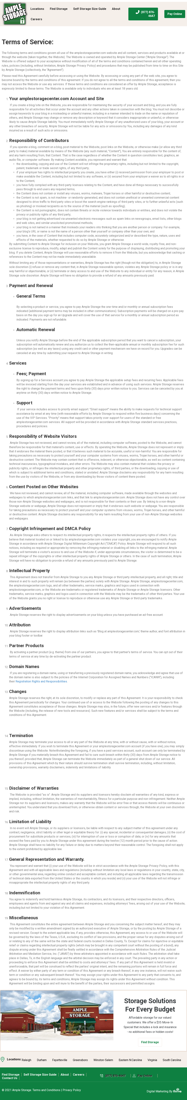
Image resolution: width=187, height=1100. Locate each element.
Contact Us (9, 1078)
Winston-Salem (103, 1060)
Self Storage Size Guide (89, 9)
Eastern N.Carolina (130, 1060)
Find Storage (59, 9)
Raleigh (26, 1060)
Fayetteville (59, 1060)
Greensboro (80, 1060)
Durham (42, 1060)
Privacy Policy (72, 1090)
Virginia (152, 1060)
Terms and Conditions (46, 1090)
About (116, 9)
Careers (36, 19)
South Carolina (172, 1060)
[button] (150, 1042)
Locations (37, 9)
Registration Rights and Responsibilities (41, 681)
